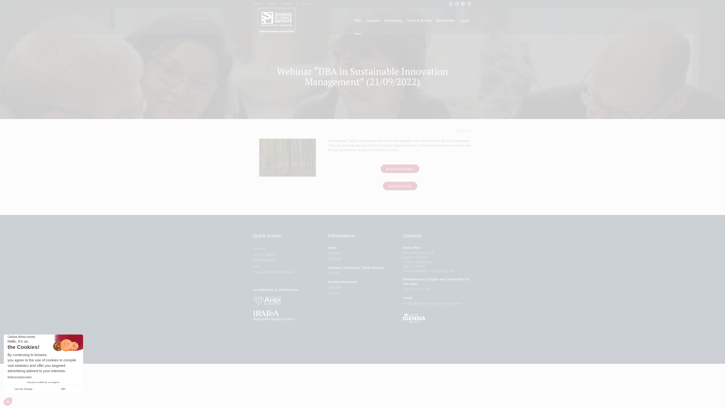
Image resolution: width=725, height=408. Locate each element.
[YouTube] (457, 4)
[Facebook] (463, 4)
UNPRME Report (265, 260)
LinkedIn (334, 253)
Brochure (259, 248)
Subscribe (334, 287)
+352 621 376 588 (416, 289)
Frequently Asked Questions (273, 272)
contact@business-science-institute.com (432, 303)
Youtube (333, 273)
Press (257, 266)
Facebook (335, 259)
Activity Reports (264, 254)
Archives (334, 293)
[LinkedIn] (451, 4)
